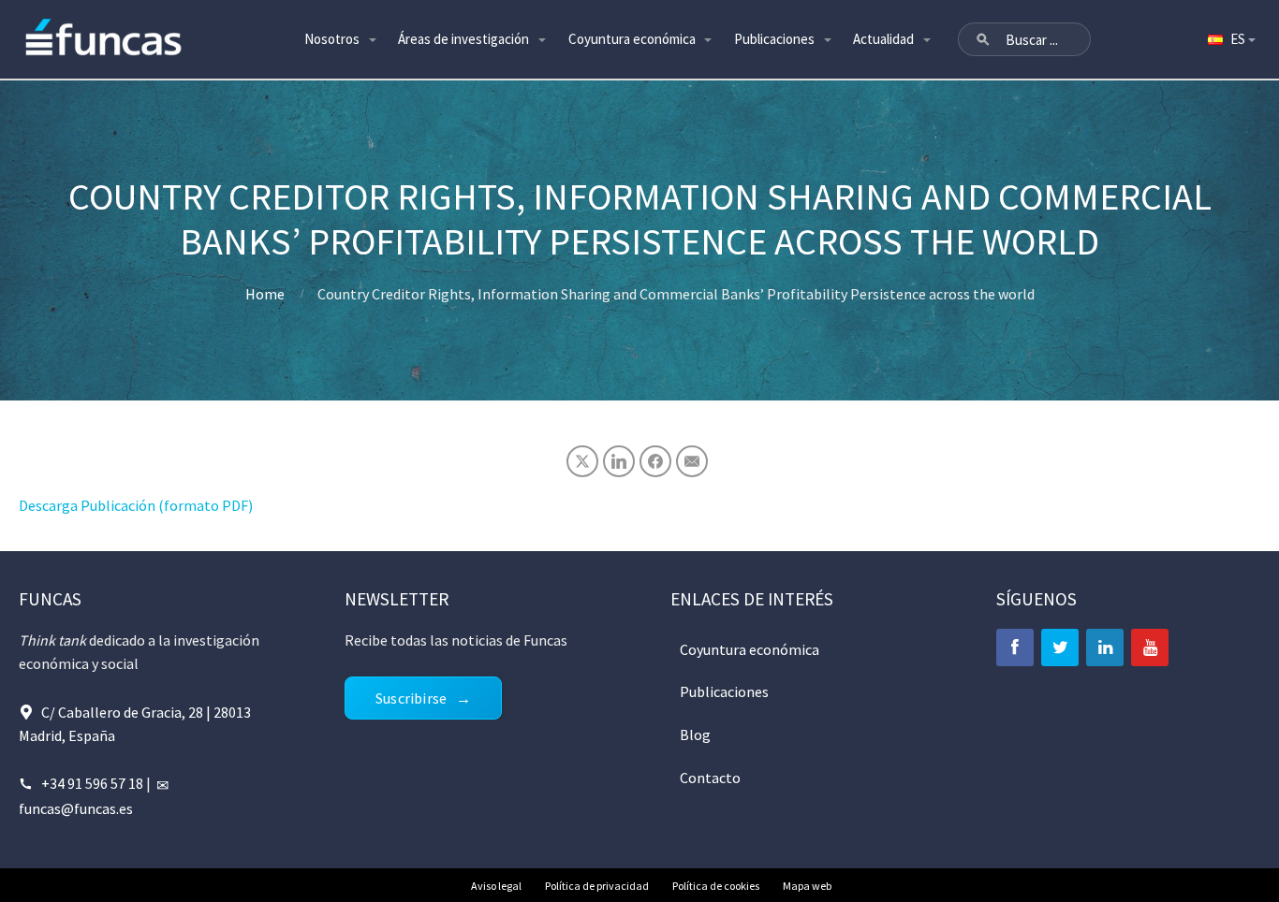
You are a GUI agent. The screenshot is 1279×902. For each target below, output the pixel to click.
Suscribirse (411, 698)
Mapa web (807, 886)
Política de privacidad (597, 886)
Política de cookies (715, 886)
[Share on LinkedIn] (619, 461)
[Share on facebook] (655, 461)
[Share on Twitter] (582, 461)
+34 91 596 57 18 (92, 783)
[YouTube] (1150, 647)
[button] (983, 39)
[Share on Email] (692, 461)
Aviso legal (496, 886)
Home (265, 293)
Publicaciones (774, 39)
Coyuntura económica (632, 39)
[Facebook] (1015, 647)
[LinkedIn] (1105, 647)
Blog (695, 734)
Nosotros (332, 39)
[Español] (1230, 39)
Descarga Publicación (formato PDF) (136, 505)
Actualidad (883, 39)
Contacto (710, 777)
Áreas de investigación (463, 39)
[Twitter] (1060, 647)
